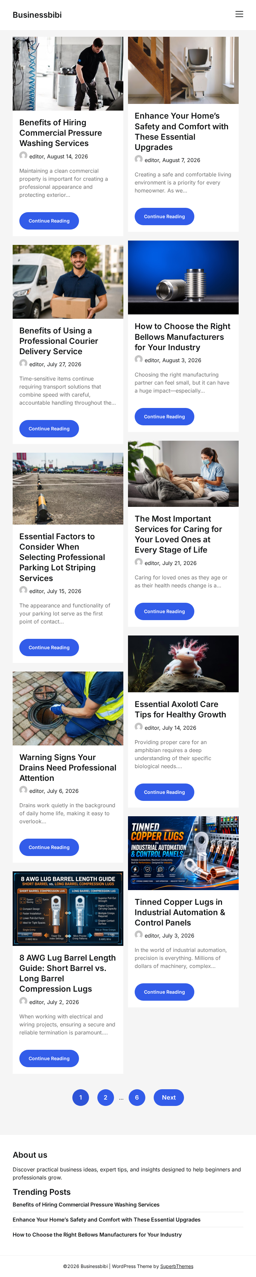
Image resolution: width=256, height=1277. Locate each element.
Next (169, 1097)
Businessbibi (37, 15)
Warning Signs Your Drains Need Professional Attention (67, 767)
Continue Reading (49, 221)
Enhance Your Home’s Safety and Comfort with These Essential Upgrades (107, 1219)
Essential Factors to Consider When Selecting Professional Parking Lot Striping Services (62, 557)
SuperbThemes (176, 1266)
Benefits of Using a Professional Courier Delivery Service (58, 341)
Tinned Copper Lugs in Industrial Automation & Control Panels (180, 912)
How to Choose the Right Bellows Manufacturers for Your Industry (182, 336)
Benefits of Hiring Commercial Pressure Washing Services (60, 133)
